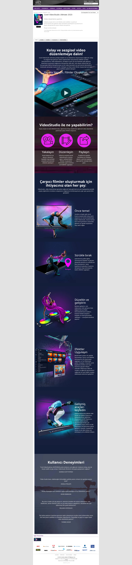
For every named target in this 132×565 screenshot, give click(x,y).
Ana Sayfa (36, 12)
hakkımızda (62, 554)
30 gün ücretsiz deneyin (50, 28)
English (96, 1)
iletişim (75, 554)
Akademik (45, 12)
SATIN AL (38, 26)
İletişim (85, 1)
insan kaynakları (69, 554)
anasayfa (57, 554)
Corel (49, 12)
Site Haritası (91, 1)
